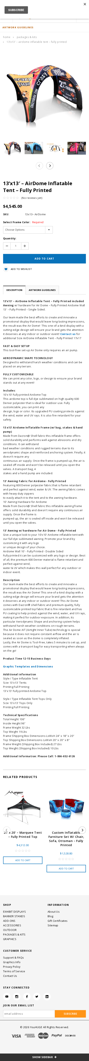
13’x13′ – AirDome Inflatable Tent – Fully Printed (37, 42)
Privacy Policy (11, 967)
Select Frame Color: (23, 222)
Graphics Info (11, 962)
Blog (50, 916)
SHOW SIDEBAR (42, 1057)
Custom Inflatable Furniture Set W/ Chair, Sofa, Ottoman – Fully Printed (66, 839)
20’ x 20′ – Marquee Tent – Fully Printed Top (23, 835)
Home (6, 37)
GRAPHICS (9, 939)
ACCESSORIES (12, 925)
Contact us (68, 334)
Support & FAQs (13, 957)
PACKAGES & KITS (27, 37)
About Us (54, 911)
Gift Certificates (57, 921)
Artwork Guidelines (42, 290)
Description (14, 290)
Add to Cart (22, 860)
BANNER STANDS (14, 916)
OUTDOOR (10, 930)
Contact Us (10, 976)
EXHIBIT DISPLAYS (14, 911)
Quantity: (9, 238)
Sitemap (53, 925)
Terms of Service (14, 971)
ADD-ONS (9, 921)
